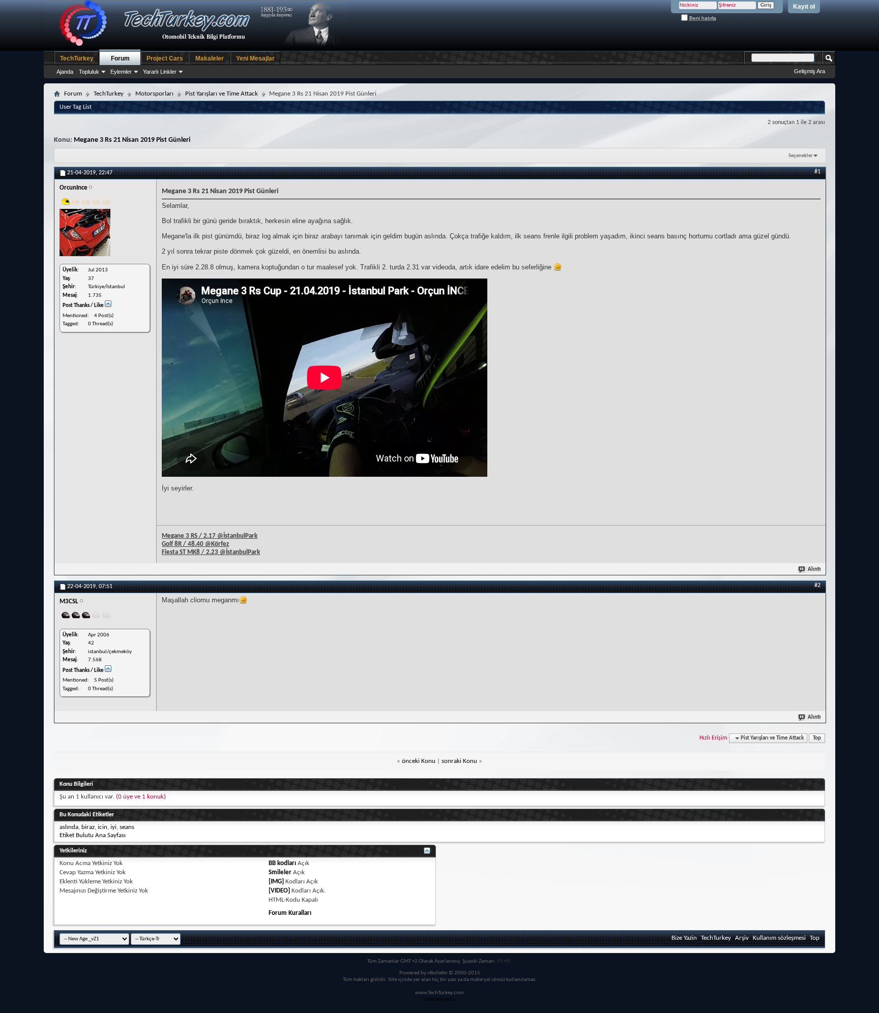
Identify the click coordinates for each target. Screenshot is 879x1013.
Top (817, 738)
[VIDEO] (279, 890)
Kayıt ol (804, 6)
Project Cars (164, 58)
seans (127, 827)
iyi (113, 827)
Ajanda (64, 72)
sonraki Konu (459, 761)
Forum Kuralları (290, 913)
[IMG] (276, 881)
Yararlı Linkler (160, 72)
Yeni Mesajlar (255, 58)
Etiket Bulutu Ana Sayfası (93, 835)
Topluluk (89, 72)
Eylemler (121, 72)
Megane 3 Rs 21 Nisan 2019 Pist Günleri (132, 140)
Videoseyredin (439, 999)
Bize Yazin (684, 938)
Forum (120, 58)
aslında (69, 827)
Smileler (280, 872)
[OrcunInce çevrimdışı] (85, 232)
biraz (88, 827)
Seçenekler (800, 156)
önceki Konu (418, 761)
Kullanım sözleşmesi (779, 938)
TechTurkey (77, 58)
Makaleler (209, 58)
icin (102, 827)
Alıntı (814, 569)
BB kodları (282, 863)
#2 (817, 585)
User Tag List (76, 107)
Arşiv (742, 938)
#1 (817, 172)
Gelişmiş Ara (809, 71)
